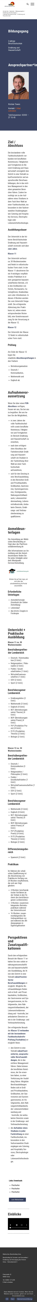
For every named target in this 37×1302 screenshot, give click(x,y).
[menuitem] (27, 4)
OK (7, 1299)
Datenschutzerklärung (24, 1299)
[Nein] (34, 1296)
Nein (12, 1299)
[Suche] (27, 4)
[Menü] (31, 4)
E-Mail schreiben (14, 109)
